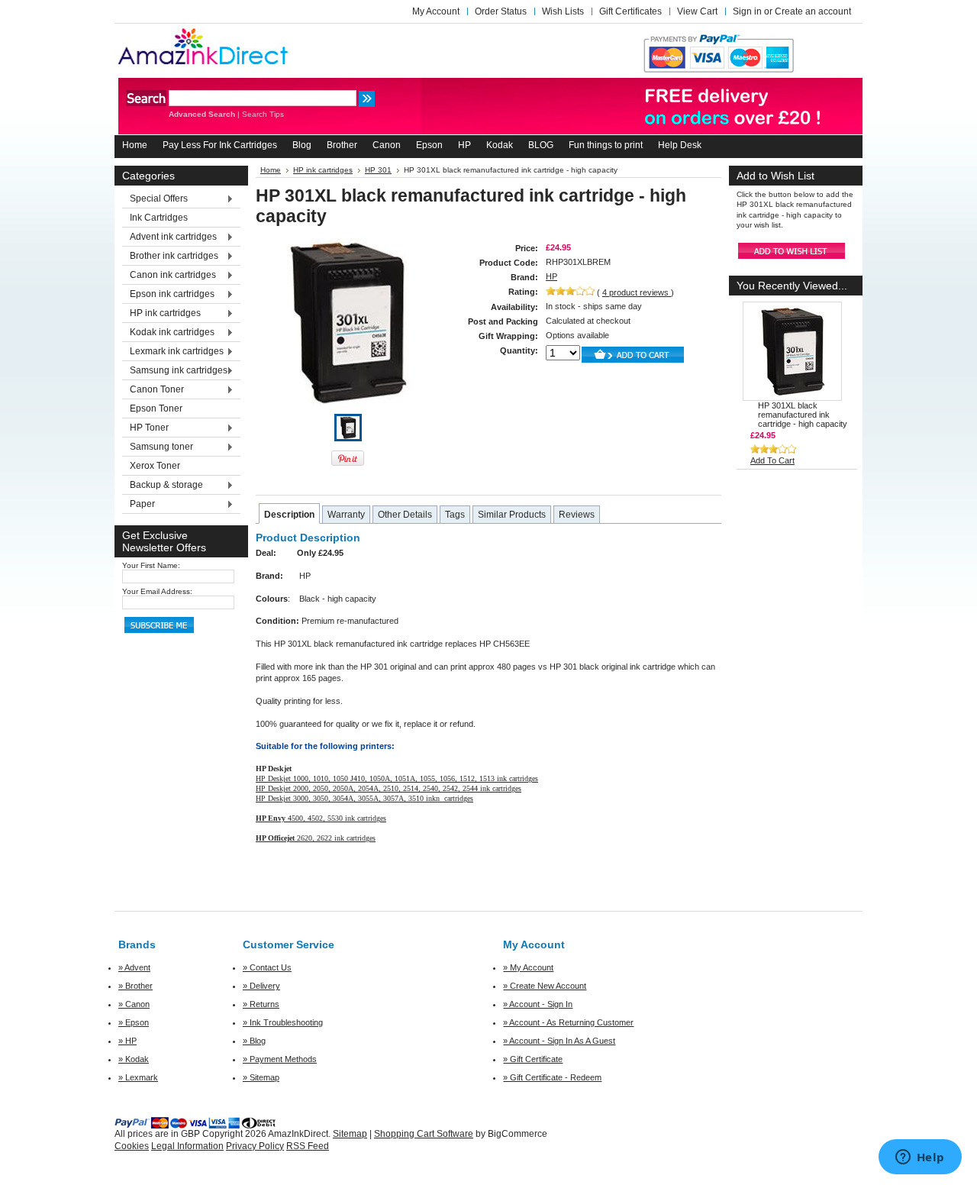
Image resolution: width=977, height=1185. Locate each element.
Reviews (577, 514)
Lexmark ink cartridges (173, 352)
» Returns (261, 1004)
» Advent (134, 967)
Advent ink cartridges (169, 237)
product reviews (636, 292)
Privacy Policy (255, 1146)
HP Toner (145, 428)
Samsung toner (157, 447)
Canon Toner (153, 390)
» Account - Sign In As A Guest (559, 1040)
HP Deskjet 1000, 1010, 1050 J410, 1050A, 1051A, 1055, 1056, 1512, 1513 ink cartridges (397, 778)
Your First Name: (151, 565)
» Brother (135, 985)
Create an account (813, 11)
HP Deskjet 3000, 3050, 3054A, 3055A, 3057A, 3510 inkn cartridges (364, 798)
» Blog (254, 1040)
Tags (455, 514)
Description (289, 514)
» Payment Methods (280, 1059)
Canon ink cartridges (169, 276)
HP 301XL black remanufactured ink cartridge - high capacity (802, 414)
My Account (435, 11)
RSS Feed (307, 1146)
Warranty (346, 514)
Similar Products (512, 514)
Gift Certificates (630, 11)
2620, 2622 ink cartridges (316, 838)
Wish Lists (563, 11)
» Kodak (133, 1059)
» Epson (133, 1022)
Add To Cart (772, 460)
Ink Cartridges (159, 217)
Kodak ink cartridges (168, 333)
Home (270, 170)
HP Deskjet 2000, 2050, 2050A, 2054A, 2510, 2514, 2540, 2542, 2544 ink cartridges (388, 788)
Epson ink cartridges (168, 295)
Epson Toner (156, 408)
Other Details (405, 514)
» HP (127, 1040)
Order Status (501, 11)
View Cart (697, 11)
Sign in (747, 11)
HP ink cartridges (161, 314)
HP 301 (378, 170)
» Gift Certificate (533, 1059)
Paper (138, 505)
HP (551, 276)
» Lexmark (138, 1077)
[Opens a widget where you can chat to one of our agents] (920, 1158)
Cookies (131, 1146)
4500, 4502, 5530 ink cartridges (321, 818)
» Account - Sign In (537, 1004)
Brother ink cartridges (170, 256)
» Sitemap (261, 1077)
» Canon (134, 1004)
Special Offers (155, 199)
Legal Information (187, 1146)
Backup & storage (162, 485)
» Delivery (261, 985)
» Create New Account (544, 985)
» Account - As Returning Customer (568, 1022)
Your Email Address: (157, 591)
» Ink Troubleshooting (283, 1022)
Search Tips (263, 114)
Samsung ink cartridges (174, 371)
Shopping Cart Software (423, 1133)
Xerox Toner (155, 465)
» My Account (528, 967)
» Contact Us (267, 967)
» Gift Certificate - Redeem (552, 1077)
